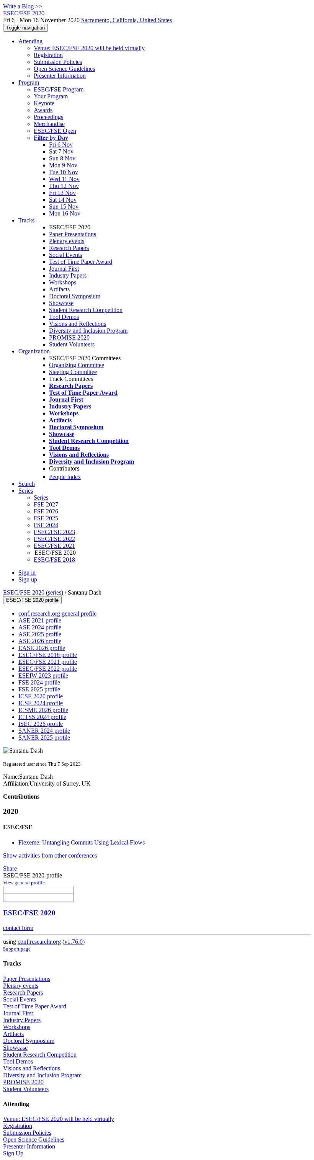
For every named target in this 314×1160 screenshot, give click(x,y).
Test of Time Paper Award (80, 261)
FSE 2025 (46, 518)
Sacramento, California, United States (126, 20)
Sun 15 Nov (63, 206)
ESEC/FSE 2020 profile (32, 600)
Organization (34, 351)
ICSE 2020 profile (40, 696)
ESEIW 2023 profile (43, 675)
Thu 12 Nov (64, 186)
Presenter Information (60, 75)
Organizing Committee (76, 365)
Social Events (65, 255)
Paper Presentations (72, 234)
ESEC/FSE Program (58, 89)
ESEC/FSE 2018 (54, 559)
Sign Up (13, 1153)
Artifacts (59, 289)
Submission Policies (58, 62)
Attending (30, 41)
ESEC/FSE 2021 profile (47, 661)
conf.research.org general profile (57, 613)
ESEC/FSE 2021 (54, 545)
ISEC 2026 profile (40, 724)
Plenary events (66, 241)
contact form (18, 928)
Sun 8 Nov (62, 158)
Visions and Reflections (77, 323)
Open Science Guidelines (64, 68)
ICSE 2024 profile (40, 703)
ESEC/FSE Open (55, 130)
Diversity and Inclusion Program (88, 330)
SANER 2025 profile (44, 737)
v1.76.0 (73, 941)
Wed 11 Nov (64, 179)
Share (10, 868)
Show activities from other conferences (50, 855)
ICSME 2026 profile (43, 710)
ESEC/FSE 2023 (54, 532)
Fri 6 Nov (61, 144)
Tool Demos (64, 317)
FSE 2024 (46, 525)
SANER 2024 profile (44, 730)
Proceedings (48, 117)
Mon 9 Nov (63, 165)
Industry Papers (68, 275)
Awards (43, 110)
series (54, 592)
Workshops (62, 282)
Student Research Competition (86, 310)
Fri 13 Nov (62, 193)
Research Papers (69, 248)
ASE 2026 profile (39, 641)
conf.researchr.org (39, 941)
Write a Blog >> (22, 6)
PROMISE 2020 (69, 337)
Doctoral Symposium (74, 296)
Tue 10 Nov (63, 172)
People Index (65, 477)
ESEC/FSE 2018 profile (47, 655)
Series (41, 497)
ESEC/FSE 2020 (23, 592)
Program (28, 82)
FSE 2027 (46, 504)
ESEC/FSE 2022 (54, 539)
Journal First (64, 268)
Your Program (51, 96)
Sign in (27, 572)
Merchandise (49, 124)
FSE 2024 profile (39, 682)
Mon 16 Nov (64, 213)
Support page (17, 949)
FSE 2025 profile (39, 689)
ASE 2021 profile (39, 620)
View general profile (24, 883)
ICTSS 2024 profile (42, 717)
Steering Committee (73, 372)
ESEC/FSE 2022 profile (47, 668)
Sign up (27, 579)
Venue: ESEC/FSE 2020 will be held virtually (89, 48)
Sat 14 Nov (63, 199)
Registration (48, 55)
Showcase (61, 303)
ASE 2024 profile (39, 627)
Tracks (26, 220)
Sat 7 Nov (61, 151)
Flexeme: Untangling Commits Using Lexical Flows (81, 842)
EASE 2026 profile (41, 648)
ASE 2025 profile (39, 634)
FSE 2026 (46, 511)
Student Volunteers (72, 344)
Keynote (44, 103)
